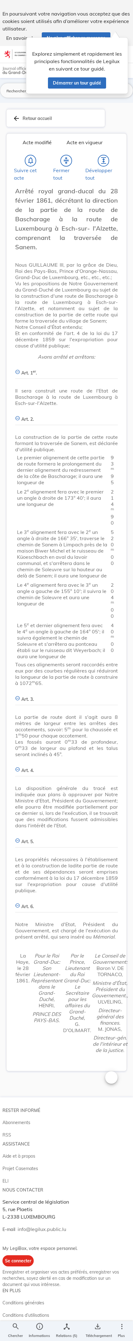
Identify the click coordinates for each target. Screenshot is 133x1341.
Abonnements (16, 1122)
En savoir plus (22, 38)
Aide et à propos (18, 1156)
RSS (6, 1135)
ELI (5, 1181)
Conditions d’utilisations (25, 1315)
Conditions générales (23, 1303)
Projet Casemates (20, 1168)
